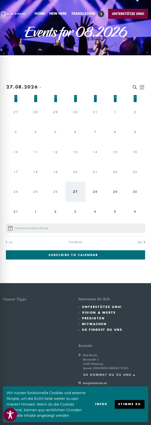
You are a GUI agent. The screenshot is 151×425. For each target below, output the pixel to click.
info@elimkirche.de (95, 383)
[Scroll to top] (144, 415)
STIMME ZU (129, 404)
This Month (75, 242)
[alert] (75, 228)
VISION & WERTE (99, 312)
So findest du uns (102, 329)
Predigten (93, 318)
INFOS (101, 404)
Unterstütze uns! (102, 307)
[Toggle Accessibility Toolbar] (10, 414)
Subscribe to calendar (73, 255)
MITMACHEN (94, 324)
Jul (10, 242)
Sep (139, 242)
